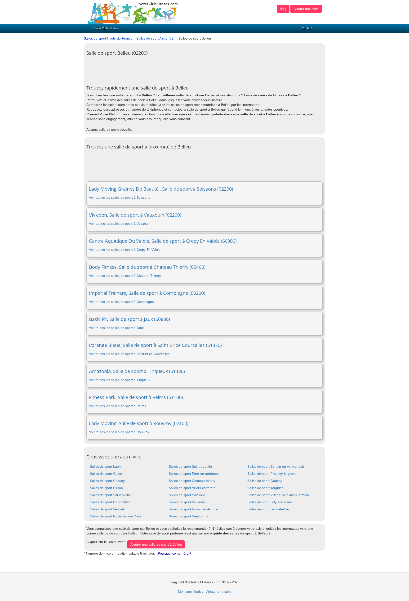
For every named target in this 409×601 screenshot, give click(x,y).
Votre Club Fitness (106, 28)
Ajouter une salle (306, 9)
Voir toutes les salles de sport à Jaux (116, 328)
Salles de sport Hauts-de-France (108, 38)
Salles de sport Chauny (107, 481)
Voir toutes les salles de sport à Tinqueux (119, 380)
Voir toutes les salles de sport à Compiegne (121, 302)
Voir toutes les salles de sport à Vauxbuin (119, 223)
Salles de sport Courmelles (110, 502)
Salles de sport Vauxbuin (187, 502)
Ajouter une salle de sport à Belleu (156, 544)
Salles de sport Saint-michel (111, 495)
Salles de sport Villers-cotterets (192, 488)
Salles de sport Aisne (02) (155, 38)
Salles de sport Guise (106, 473)
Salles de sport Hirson (106, 488)
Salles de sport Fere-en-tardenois (194, 473)
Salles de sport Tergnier (265, 488)
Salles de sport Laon (105, 466)
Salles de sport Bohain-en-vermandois (276, 466)
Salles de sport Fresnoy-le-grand (272, 473)
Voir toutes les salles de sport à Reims (117, 406)
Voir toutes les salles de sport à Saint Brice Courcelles (129, 354)
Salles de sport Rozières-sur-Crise (115, 516)
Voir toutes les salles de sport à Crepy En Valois (124, 249)
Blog (283, 9)
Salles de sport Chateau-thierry (192, 481)
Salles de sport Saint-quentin (190, 466)
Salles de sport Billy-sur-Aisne (269, 502)
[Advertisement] (172, 68)
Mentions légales (190, 591)
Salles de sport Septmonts (188, 516)
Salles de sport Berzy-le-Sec (268, 509)
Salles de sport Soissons (187, 495)
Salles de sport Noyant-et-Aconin (193, 509)
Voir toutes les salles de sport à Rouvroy (119, 432)
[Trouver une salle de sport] (133, 11)
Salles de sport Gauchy (264, 481)
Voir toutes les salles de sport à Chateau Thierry (125, 276)
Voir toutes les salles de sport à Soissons (119, 197)
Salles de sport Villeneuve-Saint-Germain (278, 495)
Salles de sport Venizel (107, 509)
